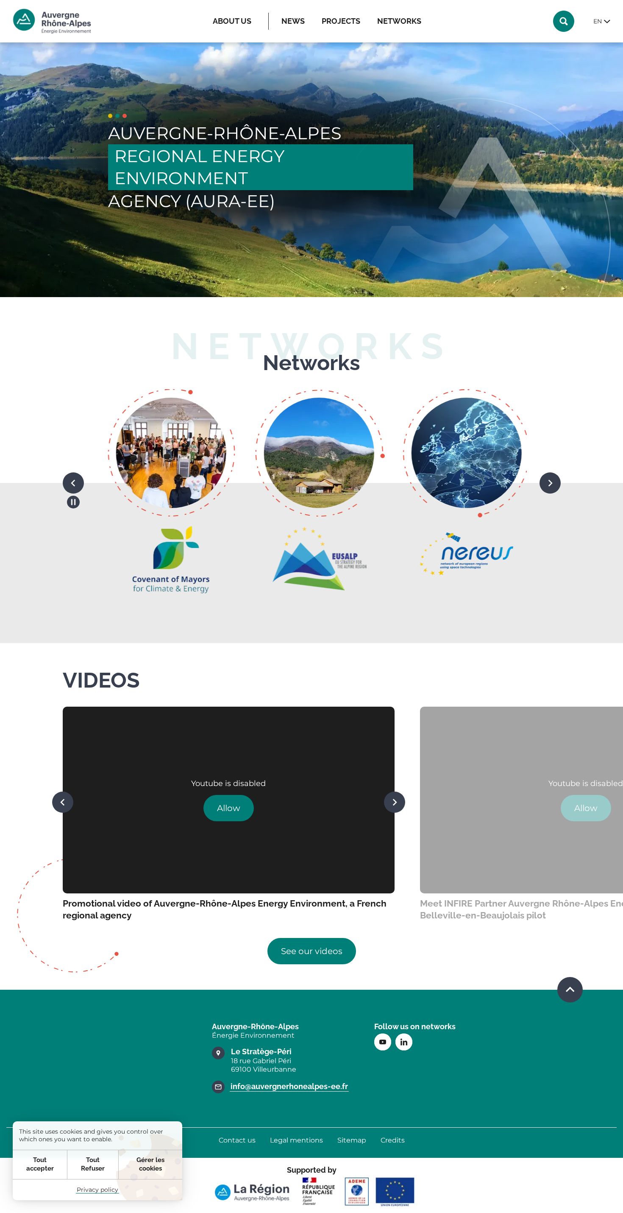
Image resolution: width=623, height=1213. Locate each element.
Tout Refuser (93, 1164)
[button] (73, 483)
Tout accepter (40, 1164)
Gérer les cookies (150, 1164)
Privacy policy (97, 1189)
